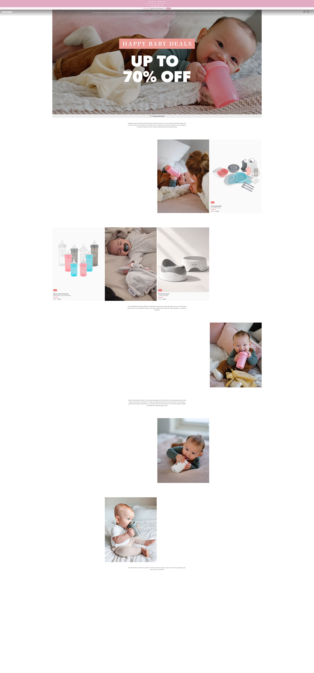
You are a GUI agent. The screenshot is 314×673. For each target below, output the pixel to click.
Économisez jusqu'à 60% (99, 12)
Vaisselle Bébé (142, 12)
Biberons (156, 12)
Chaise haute (149, 12)
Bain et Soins (121, 12)
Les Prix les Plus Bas (111, 12)
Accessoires (215, 12)
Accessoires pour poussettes (204, 12)
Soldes (221, 12)
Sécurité (169, 12)
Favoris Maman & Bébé (131, 12)
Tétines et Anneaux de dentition (180, 12)
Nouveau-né (192, 12)
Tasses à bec (163, 12)
